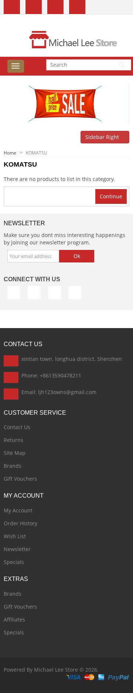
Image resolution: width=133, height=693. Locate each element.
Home (10, 153)
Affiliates (14, 619)
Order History (20, 523)
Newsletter (17, 549)
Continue (111, 196)
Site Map (14, 452)
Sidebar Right (102, 136)
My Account (18, 510)
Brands (12, 465)
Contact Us (17, 427)
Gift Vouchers (20, 478)
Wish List (15, 536)
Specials (14, 561)
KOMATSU (36, 153)
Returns (13, 439)
